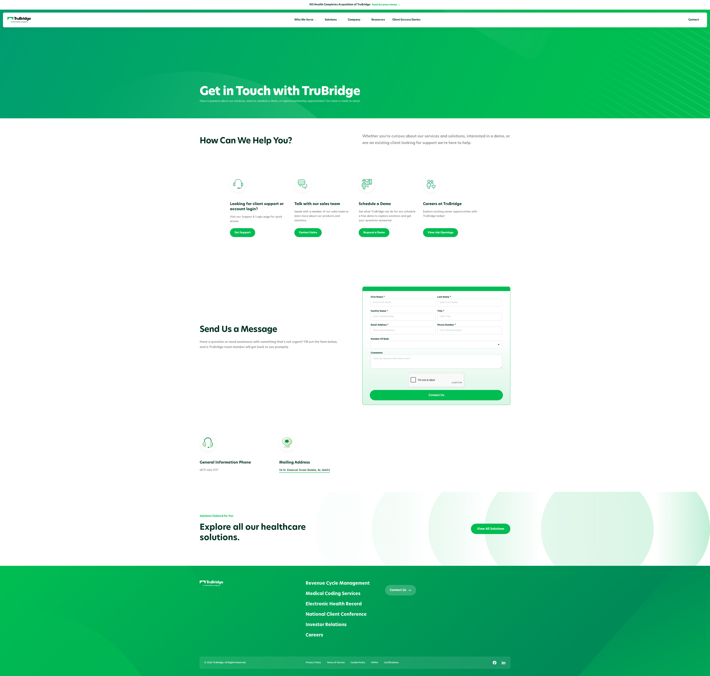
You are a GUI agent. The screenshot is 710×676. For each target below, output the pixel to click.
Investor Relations (326, 625)
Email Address (379, 325)
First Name (378, 297)
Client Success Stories (406, 19)
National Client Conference (336, 614)
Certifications (391, 663)
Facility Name (379, 311)
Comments (377, 353)
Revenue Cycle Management (338, 583)
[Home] (19, 20)
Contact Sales (308, 232)
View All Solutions (490, 529)
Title (440, 311)
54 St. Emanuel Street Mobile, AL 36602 (304, 470)
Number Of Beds (380, 339)
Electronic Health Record (334, 604)
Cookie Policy (358, 663)
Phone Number (446, 325)
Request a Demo (374, 232)
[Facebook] (494, 662)
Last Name (444, 297)
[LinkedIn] (503, 662)
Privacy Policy (313, 663)
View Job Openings (440, 232)
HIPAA (374, 663)
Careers (314, 635)
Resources (378, 19)
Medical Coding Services (333, 594)
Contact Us (436, 395)
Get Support (243, 232)
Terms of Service (336, 663)
